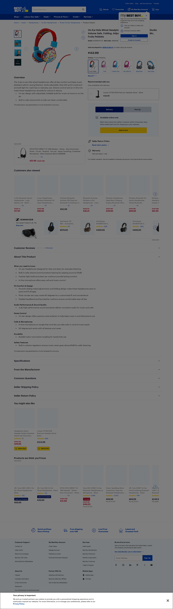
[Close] (167, 600)
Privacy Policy (18, 604)
